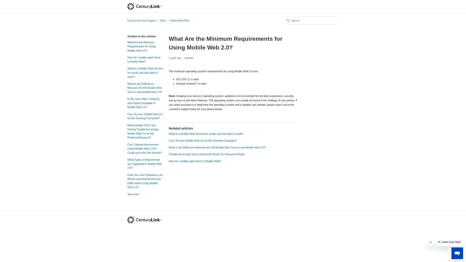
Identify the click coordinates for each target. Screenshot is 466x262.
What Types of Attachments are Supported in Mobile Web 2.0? (144, 163)
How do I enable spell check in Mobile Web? (144, 59)
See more (133, 194)
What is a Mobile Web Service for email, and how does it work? (145, 72)
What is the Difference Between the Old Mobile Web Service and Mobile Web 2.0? (144, 88)
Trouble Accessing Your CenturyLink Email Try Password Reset (206, 154)
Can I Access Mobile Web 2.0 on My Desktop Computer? (145, 116)
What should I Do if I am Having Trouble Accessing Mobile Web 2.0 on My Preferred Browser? (142, 131)
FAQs (163, 20)
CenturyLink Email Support (141, 20)
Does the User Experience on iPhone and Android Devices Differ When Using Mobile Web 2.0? (145, 181)
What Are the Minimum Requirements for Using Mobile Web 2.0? (141, 46)
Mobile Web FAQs (179, 20)
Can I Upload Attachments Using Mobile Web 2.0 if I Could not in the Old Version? (144, 148)
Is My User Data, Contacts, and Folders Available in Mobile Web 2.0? (143, 103)
